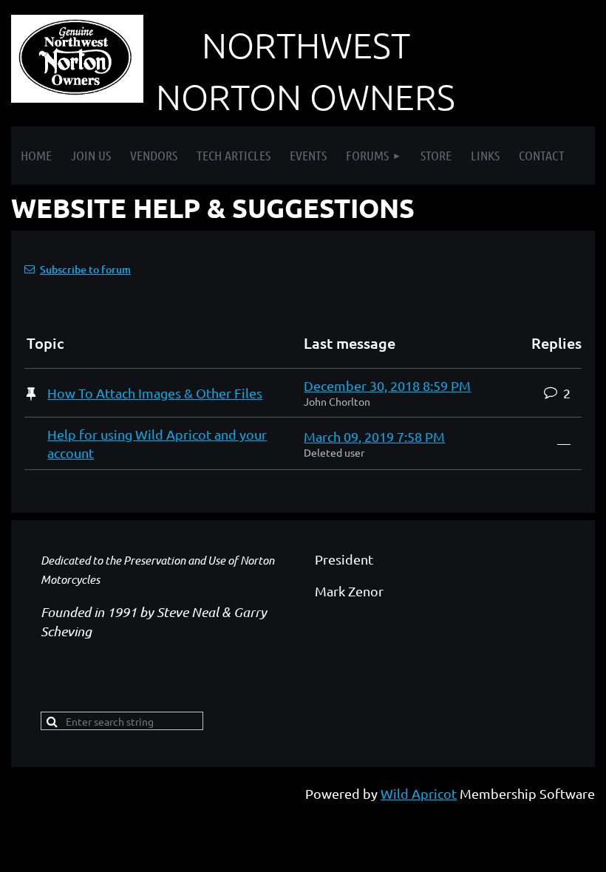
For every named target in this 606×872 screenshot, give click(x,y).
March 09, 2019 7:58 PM (374, 436)
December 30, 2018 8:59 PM (387, 385)
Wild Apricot (419, 793)
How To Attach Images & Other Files (154, 393)
